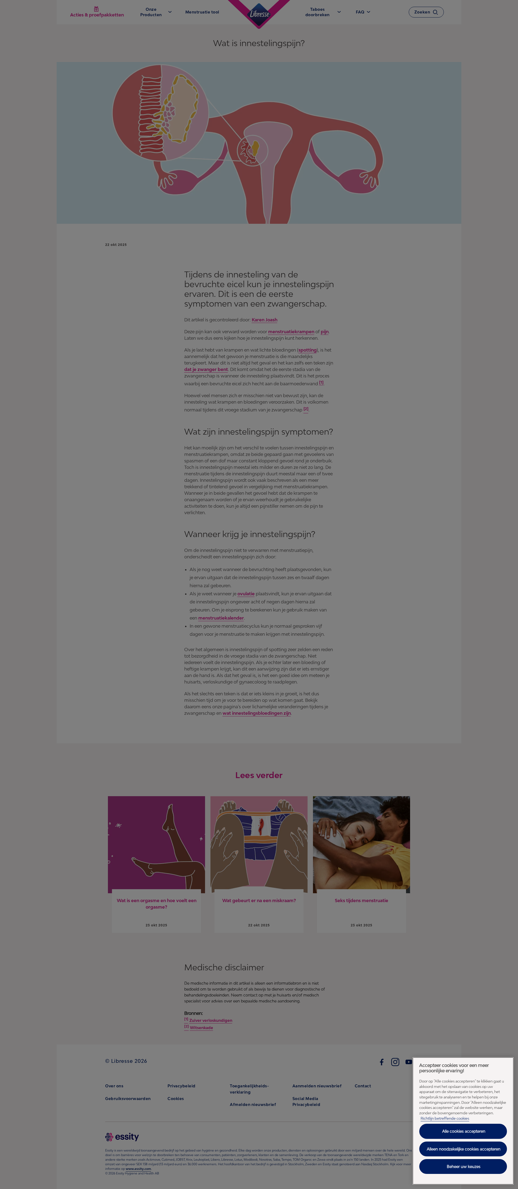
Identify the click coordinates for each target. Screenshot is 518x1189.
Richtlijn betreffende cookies (445, 1118)
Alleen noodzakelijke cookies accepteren (463, 1149)
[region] (463, 1121)
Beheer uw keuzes (463, 1166)
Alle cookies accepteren (463, 1131)
